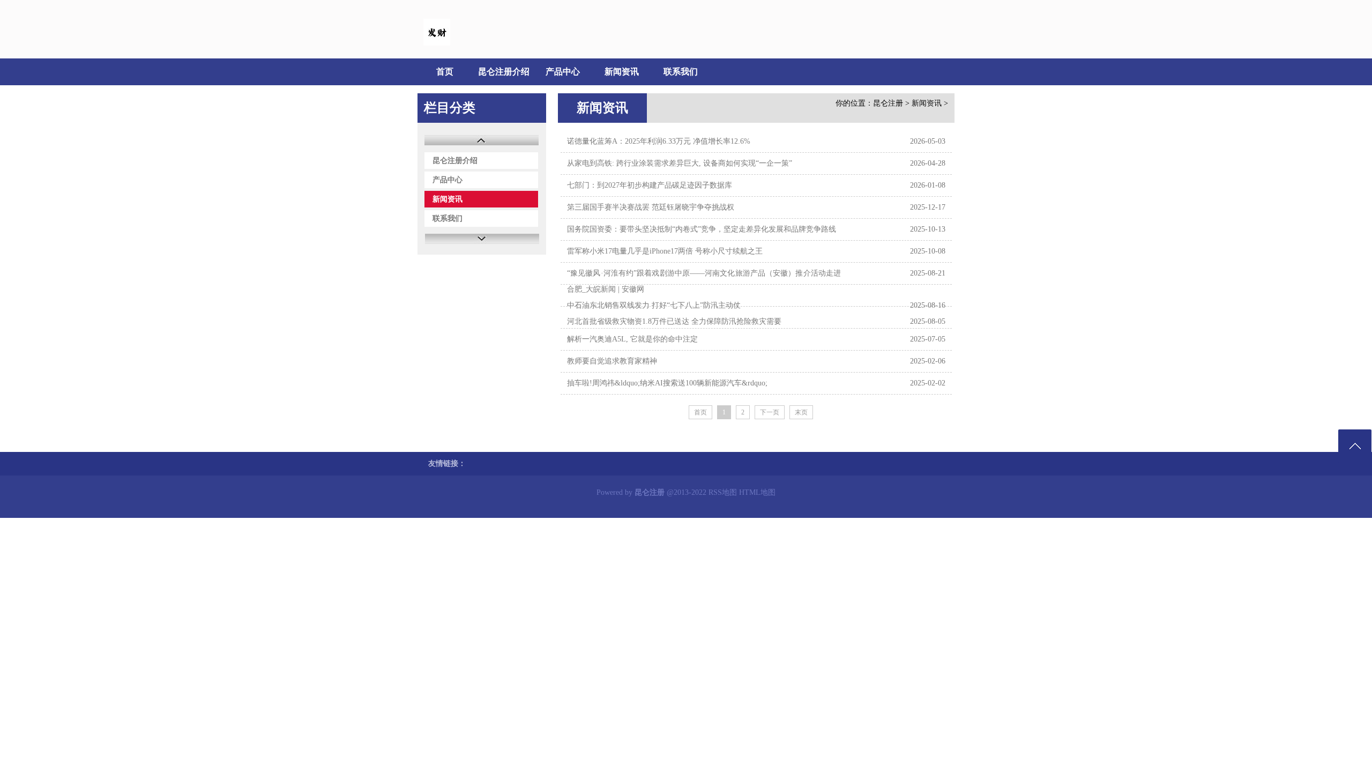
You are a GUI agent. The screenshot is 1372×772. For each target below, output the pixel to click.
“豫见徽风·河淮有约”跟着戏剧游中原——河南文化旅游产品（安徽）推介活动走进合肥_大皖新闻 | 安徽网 (704, 281)
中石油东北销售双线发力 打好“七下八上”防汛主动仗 (654, 305)
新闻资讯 (622, 71)
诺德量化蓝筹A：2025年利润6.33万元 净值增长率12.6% (658, 141)
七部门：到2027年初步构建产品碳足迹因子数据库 (649, 185)
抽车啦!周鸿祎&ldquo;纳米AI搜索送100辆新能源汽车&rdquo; (667, 383)
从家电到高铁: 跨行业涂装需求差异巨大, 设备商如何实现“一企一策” (679, 163)
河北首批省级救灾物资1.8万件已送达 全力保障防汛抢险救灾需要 (674, 321)
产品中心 (563, 71)
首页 (444, 71)
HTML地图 (757, 492)
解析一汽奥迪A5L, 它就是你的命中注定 (632, 339)
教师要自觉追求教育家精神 (612, 361)
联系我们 (680, 71)
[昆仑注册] (436, 43)
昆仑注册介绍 (504, 71)
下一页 (769, 412)
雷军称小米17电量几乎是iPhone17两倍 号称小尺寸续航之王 (665, 251)
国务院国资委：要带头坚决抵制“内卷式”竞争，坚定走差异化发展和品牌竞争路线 (701, 229)
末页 (801, 412)
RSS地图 (723, 492)
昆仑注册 (888, 103)
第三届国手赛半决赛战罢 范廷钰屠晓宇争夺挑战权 (650, 207)
